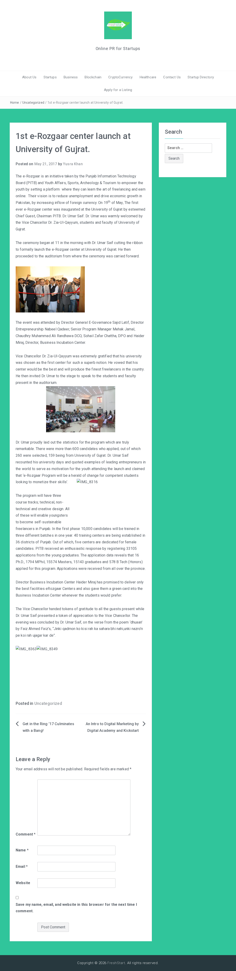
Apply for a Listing (118, 90)
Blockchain (93, 77)
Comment (25, 834)
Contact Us (172, 77)
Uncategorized (33, 102)
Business (71, 77)
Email (22, 866)
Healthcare (148, 77)
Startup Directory (201, 77)
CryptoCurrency (120, 77)
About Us (29, 77)
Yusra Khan (73, 164)
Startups (50, 77)
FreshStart (116, 963)
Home (14, 102)
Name (22, 850)
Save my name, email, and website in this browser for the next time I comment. (76, 907)
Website (23, 883)
